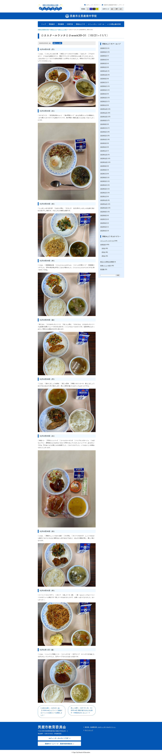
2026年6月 (103, 52)
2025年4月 (103, 94)
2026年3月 (103, 63)
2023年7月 (103, 173)
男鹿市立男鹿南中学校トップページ (114, 4)
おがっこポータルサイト (93, 4)
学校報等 (61, 24)
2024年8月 (103, 124)
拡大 (121, 9)
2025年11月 (103, 71)
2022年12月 (104, 200)
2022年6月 (103, 223)
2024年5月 (103, 135)
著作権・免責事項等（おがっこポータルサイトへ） (100, 727)
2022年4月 (103, 230)
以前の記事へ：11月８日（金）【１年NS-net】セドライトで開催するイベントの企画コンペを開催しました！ (51, 711)
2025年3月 (103, 97)
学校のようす (80, 24)
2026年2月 (103, 67)
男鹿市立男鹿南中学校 (83, 16)
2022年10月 (104, 208)
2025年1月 (103, 105)
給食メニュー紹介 (57, 43)
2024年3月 (103, 143)
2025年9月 (103, 78)
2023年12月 (104, 154)
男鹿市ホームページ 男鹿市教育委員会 (58, 743)
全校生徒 (103, 244)
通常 (117, 9)
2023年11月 (103, 158)
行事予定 (70, 24)
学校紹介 (52, 24)
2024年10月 (104, 116)
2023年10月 (104, 162)
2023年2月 (103, 192)
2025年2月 (103, 101)
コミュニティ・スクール (96, 24)
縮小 (112, 9)
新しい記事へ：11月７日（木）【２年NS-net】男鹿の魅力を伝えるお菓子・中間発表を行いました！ (82, 710)
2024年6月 (103, 132)
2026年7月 (103, 48)
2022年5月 (103, 227)
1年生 (103, 248)
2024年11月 (103, 113)
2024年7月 (103, 128)
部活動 (102, 269)
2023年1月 (103, 196)
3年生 (103, 256)
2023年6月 (103, 177)
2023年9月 (103, 166)
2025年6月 (103, 86)
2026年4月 (103, 59)
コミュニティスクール (107, 241)
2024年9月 (103, 120)
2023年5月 (103, 181)
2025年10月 (104, 75)
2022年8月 (103, 215)
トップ (43, 24)
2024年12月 (104, 109)
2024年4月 (103, 139)
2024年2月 (103, 147)
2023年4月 (103, 185)
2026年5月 (103, 56)
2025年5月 (103, 90)
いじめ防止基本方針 (114, 24)
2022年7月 (103, 219)
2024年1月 (103, 151)
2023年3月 (103, 189)
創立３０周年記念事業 (107, 262)
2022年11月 (103, 204)
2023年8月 (103, 170)
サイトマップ (89, 730)
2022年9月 (103, 211)
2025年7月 (103, 82)
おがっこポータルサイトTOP (58, 738)
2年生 (103, 252)
